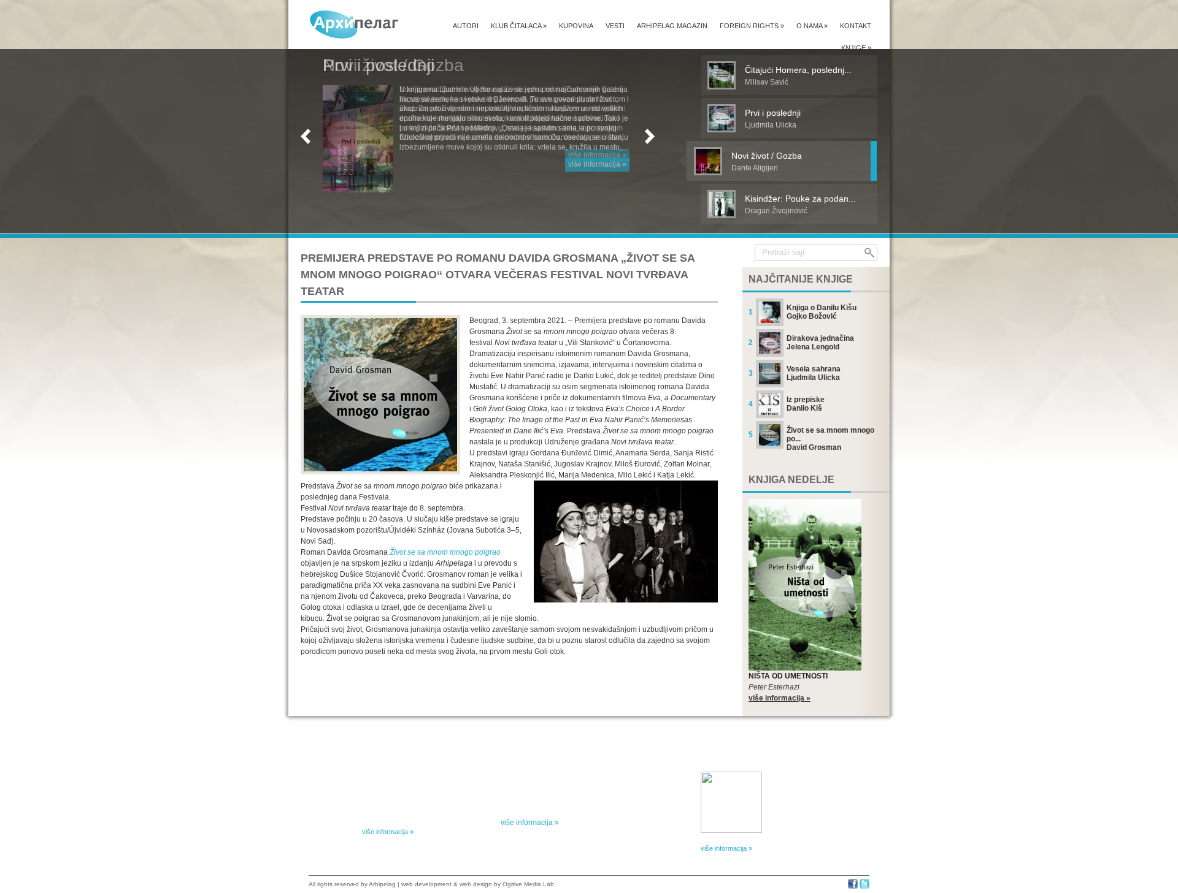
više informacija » (597, 155)
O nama (812, 25)
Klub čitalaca (519, 25)
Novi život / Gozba (393, 65)
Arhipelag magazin (672, 25)
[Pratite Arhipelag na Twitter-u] (864, 886)
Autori (466, 25)
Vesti (615, 25)
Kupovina (576, 25)
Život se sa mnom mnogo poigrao (445, 552)
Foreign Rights (752, 25)
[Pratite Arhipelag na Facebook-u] (853, 886)
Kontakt (855, 25)
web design (476, 884)
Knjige (856, 47)
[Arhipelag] (355, 24)
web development (426, 884)
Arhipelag (382, 884)
